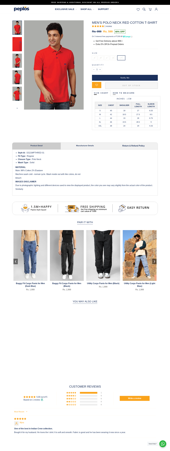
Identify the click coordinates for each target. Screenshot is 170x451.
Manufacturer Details (85, 146)
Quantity (98, 65)
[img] (20, 419)
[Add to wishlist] (96, 85)
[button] (98, 26)
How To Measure (124, 93)
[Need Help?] (162, 443)
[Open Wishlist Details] (138, 9)
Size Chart (101, 93)
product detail (36, 146)
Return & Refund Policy (133, 146)
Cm (128, 99)
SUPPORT (103, 9)
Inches (121, 99)
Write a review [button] (134, 398)
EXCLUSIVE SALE (65, 9)
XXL (121, 58)
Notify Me (124, 78)
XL (113, 58)
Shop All (86, 9)
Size (95, 53)
